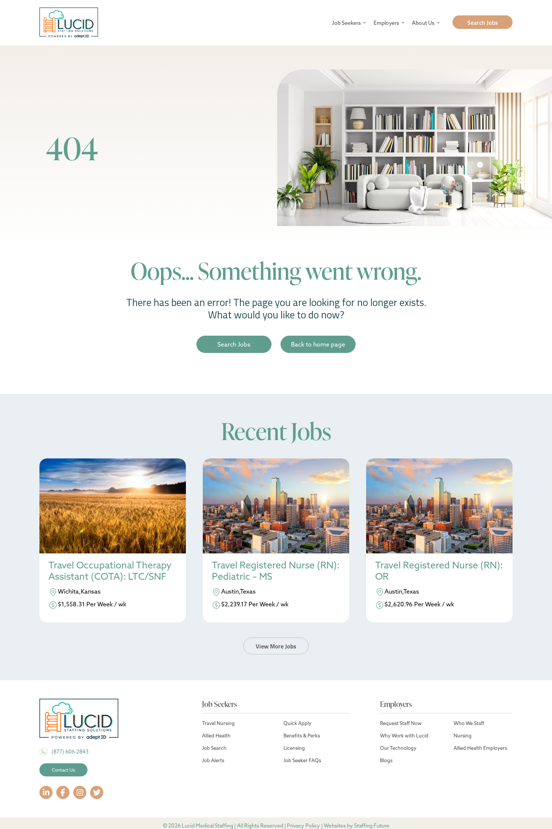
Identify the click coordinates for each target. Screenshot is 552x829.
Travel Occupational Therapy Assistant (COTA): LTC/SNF (110, 570)
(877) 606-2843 (70, 751)
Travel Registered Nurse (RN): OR (439, 570)
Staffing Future (371, 825)
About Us (423, 23)
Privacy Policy (303, 825)
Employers (386, 23)
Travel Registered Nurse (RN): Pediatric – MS (275, 570)
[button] (482, 22)
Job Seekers (346, 23)
